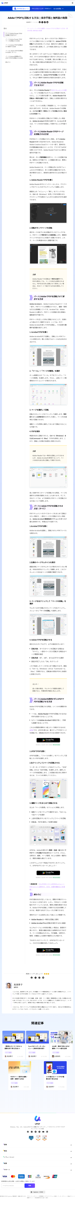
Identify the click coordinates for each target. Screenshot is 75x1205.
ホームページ (31, 28)
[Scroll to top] (71, 1200)
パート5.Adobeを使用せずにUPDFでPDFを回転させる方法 (14, 57)
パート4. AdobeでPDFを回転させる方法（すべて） (14, 51)
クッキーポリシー (62, 1196)
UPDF (6, 3)
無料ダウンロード (48, 740)
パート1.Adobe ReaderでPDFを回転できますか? (13, 34)
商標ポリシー (30, 1197)
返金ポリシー (71, 1196)
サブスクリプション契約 (51, 1196)
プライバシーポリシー (32, 1196)
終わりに (8, 62)
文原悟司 (57, 1056)
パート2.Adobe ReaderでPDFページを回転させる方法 (13, 40)
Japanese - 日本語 (38, 1192)
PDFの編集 (41, 28)
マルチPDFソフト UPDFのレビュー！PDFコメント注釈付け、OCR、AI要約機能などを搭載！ (47, 887)
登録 (29, 1185)
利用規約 (41, 1196)
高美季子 (28, 22)
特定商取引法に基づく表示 (41, 1197)
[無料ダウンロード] (48, 740)
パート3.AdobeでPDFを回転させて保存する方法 (14, 45)
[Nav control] (72, 3)
